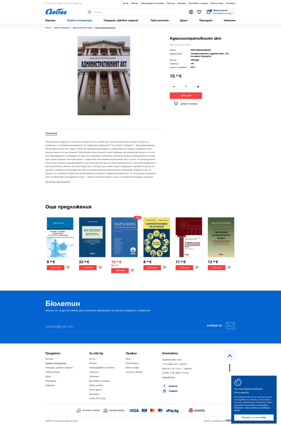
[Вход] (191, 12)
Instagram (173, 391)
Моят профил (132, 367)
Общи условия (216, 3)
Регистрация (132, 363)
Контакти (231, 3)
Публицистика (52, 372)
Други (48, 376)
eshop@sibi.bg (76, 3)
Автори (134, 3)
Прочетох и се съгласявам (254, 417)
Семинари (181, 3)
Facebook (173, 386)
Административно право (82, 28)
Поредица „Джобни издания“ (59, 367)
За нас (126, 3)
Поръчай (186, 95)
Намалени (50, 385)
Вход (128, 359)
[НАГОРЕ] (230, 356)
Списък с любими (134, 372)
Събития (171, 3)
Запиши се (214, 325)
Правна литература (62, 28)
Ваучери (49, 359)
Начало (48, 28)
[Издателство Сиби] (56, 11)
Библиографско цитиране (152, 3)
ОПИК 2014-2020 (97, 398)
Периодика (50, 381)
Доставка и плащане (198, 3)
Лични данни (95, 390)
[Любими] (199, 12)
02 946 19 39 (50, 3)
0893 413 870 (63, 3)
